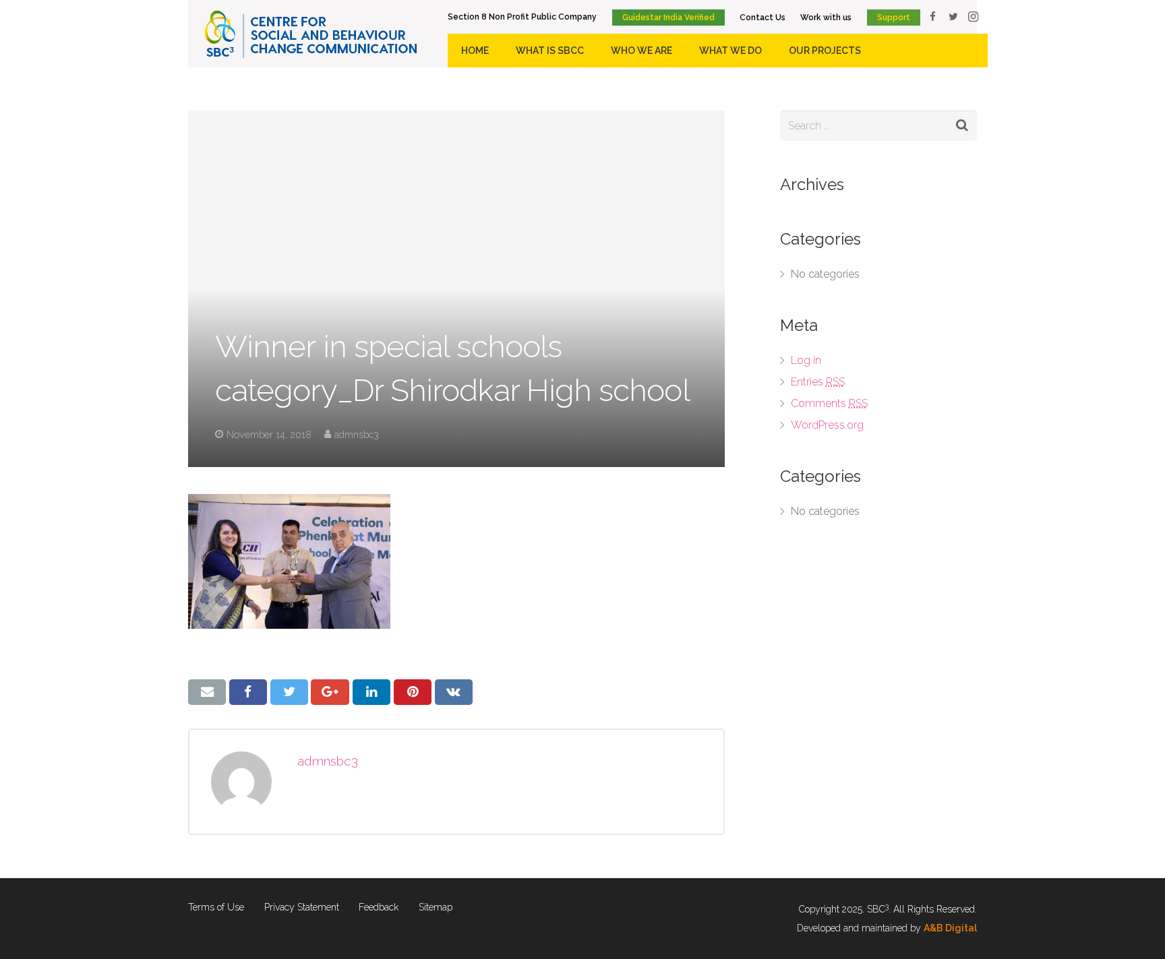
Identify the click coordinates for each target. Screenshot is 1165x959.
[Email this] (207, 692)
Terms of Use (216, 907)
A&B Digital (950, 928)
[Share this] (248, 692)
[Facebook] (933, 17)
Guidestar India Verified (668, 17)
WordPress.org (827, 425)
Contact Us (762, 17)
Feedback (378, 907)
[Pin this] (412, 692)
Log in (806, 360)
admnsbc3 (356, 434)
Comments (829, 403)
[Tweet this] (289, 692)
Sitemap (435, 907)
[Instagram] (973, 17)
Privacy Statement (301, 907)
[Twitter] (953, 17)
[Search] (962, 126)
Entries (818, 381)
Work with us (826, 17)
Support (893, 17)
